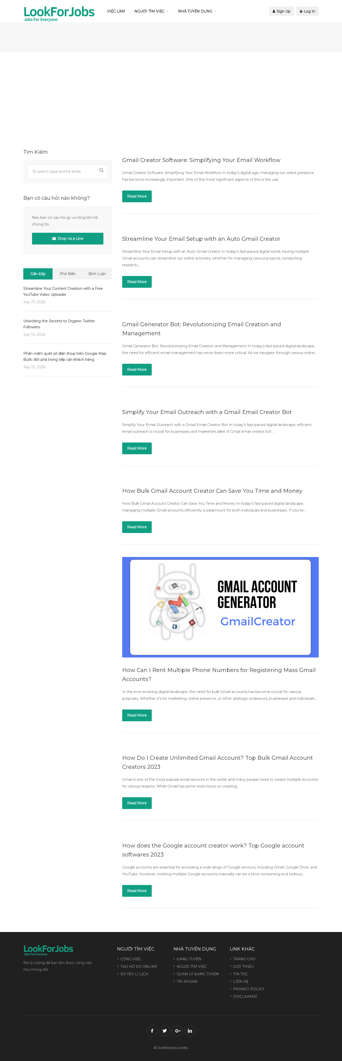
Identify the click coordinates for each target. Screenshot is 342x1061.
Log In (309, 11)
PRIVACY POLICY (248, 989)
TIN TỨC (240, 974)
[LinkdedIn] (189, 1030)
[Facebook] (152, 1030)
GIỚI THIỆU (243, 966)
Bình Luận (97, 274)
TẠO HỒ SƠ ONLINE (138, 966)
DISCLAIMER (245, 996)
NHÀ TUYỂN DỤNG (195, 11)
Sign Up (283, 11)
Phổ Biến (68, 274)
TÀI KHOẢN (187, 981)
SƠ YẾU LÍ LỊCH (134, 974)
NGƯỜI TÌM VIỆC (149, 11)
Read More (137, 196)
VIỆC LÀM (116, 11)
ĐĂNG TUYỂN (189, 959)
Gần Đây (38, 274)
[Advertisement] (171, 100)
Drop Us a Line (70, 238)
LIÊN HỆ (240, 981)
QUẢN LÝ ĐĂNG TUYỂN (198, 974)
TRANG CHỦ (244, 959)
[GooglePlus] (177, 1030)
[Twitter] (164, 1030)
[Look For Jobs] (59, 14)
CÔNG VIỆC (130, 959)
